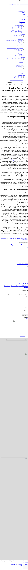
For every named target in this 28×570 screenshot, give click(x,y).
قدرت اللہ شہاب (18, 49)
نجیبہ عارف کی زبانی (17, 31)
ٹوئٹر (21, 68)
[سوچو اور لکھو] (22, 280)
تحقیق (23, 57)
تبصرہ (26, 296)
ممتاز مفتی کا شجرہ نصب (16, 26)
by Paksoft (25, 562)
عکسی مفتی (21, 75)
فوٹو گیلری (21, 45)
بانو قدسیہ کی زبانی (17, 28)
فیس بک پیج (20, 67)
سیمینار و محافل (18, 55)
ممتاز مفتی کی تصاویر (16, 46)
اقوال (21, 62)
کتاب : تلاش (22, 336)
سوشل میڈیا (21, 63)
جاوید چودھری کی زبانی (16, 30)
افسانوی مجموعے (18, 35)
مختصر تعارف (19, 25)
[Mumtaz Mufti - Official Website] (20, 17)
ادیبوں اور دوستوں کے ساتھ (15, 48)
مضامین (20, 37)
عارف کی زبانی (19, 32)
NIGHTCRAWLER (22, 264)
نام (26, 307)
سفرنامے (20, 42)
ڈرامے (21, 36)
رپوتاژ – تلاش (19, 43)
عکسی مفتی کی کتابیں (17, 77)
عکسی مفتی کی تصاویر (17, 78)
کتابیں (22, 34)
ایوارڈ (20, 59)
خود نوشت (20, 39)
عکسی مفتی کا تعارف (17, 76)
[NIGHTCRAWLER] (22, 261)
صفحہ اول (22, 22)
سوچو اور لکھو (23, 283)
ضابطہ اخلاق (19, 66)
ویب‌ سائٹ (25, 312)
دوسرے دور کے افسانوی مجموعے (14, 40)
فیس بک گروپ (19, 65)
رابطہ (23, 73)
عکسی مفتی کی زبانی (17, 27)
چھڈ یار (20, 53)
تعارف (23, 23)
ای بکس (21, 60)
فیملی (21, 54)
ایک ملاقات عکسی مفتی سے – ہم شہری (18, 4)
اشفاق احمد (19, 50)
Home (5, 84)
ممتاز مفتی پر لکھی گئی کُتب (15, 58)
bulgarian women (15, 160)
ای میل (26, 310)
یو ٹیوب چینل (19, 69)
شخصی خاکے (20, 41)
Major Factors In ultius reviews (19, 245)
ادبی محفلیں (19, 51)
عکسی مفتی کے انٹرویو (16, 80)
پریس (23, 71)
